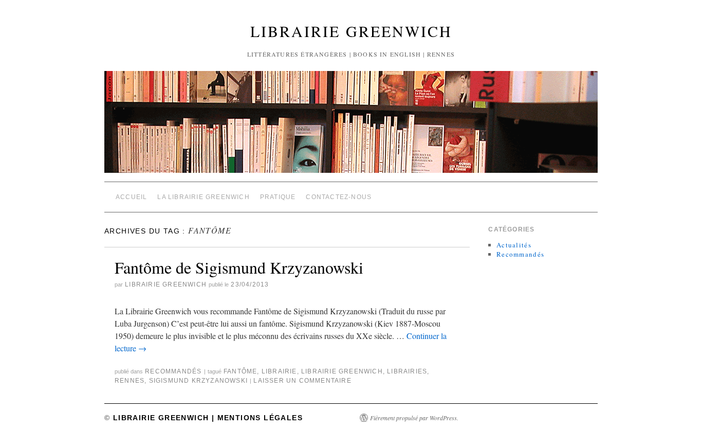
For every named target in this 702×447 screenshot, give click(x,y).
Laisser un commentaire (302, 380)
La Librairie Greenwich (203, 197)
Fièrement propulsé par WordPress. (414, 418)
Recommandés (173, 371)
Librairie (279, 371)
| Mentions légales (256, 418)
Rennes (129, 380)
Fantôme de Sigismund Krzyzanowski (239, 267)
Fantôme (240, 371)
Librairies (407, 371)
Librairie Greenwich (351, 31)
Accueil (131, 197)
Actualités (513, 244)
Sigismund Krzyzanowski (198, 380)
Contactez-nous (339, 197)
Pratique (278, 197)
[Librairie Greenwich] (351, 126)
